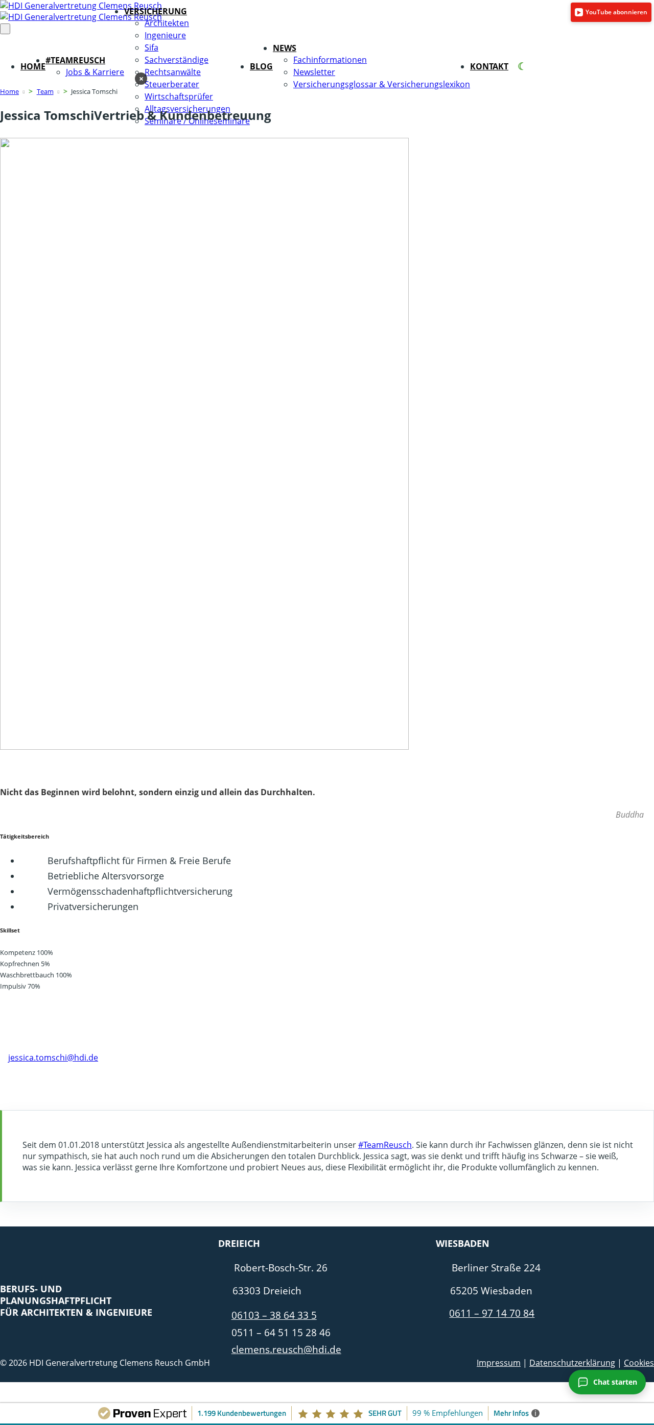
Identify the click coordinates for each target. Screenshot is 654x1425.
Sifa (151, 47)
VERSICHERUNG (155, 11)
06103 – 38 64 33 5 (274, 1315)
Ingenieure (165, 35)
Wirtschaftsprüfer (179, 96)
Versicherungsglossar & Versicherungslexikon (381, 84)
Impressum (499, 1362)
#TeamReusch (385, 1144)
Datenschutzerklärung (572, 1362)
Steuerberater (172, 84)
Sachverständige (176, 59)
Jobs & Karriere (95, 72)
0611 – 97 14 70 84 (491, 1313)
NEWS (284, 48)
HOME (32, 66)
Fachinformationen (330, 59)
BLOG (261, 66)
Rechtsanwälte (173, 72)
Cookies (639, 1362)
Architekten (167, 23)
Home (9, 91)
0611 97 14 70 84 (41, 1046)
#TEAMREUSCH (75, 60)
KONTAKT (489, 66)
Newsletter (314, 72)
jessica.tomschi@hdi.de (53, 1057)
